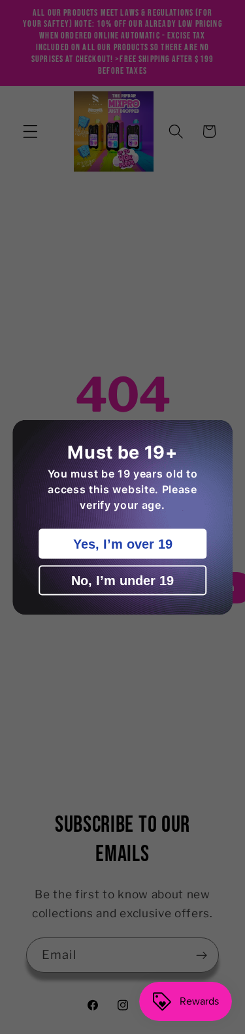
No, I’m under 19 (122, 580)
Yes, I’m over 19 (122, 543)
